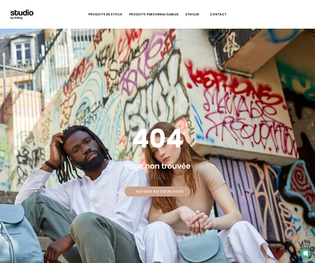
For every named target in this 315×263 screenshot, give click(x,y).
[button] (300, 14)
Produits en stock (105, 14)
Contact (218, 14)
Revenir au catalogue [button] (160, 191)
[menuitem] (105, 14)
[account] (305, 14)
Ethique (192, 14)
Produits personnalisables (154, 14)
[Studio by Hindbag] (21, 14)
